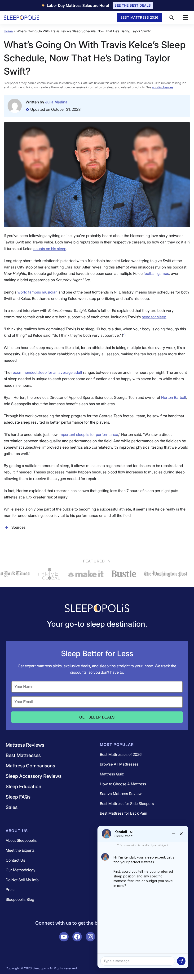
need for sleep (154, 317)
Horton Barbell (173, 397)
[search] (171, 17)
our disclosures (162, 87)
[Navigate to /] (97, 608)
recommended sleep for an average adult (46, 372)
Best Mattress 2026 (139, 17)
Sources (18, 527)
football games (156, 273)
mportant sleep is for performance (89, 434)
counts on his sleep (49, 248)
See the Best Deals (133, 5)
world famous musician (37, 292)
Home (8, 31)
